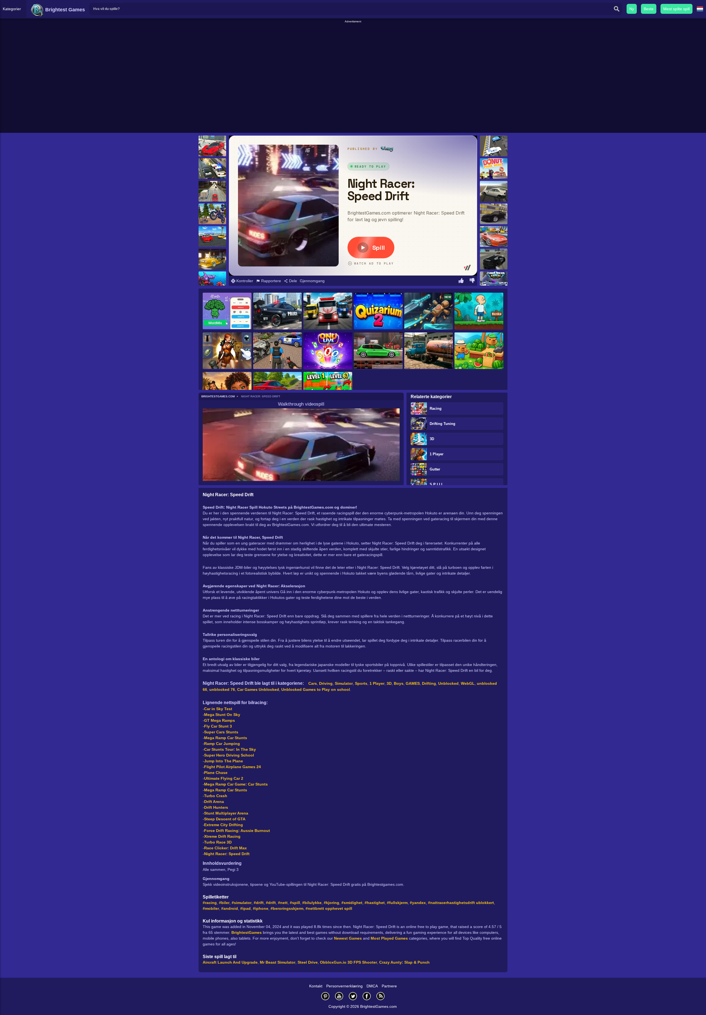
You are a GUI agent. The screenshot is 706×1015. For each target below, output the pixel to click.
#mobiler (211, 908)
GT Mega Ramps (219, 720)
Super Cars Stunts (221, 732)
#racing (210, 902)
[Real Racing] (212, 236)
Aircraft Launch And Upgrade (230, 962)
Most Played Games (389, 938)
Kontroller (244, 281)
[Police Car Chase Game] (277, 351)
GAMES (413, 683)
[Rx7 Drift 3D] (493, 213)
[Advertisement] (353, 36)
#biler (224, 902)
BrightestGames (246, 932)
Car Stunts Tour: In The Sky (230, 749)
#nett (283, 902)
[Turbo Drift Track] (493, 191)
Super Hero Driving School (229, 755)
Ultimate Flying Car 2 (223, 778)
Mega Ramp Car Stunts (225, 738)
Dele (292, 281)
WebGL (468, 683)
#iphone (260, 908)
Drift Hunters (216, 807)
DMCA (372, 986)
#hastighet (375, 902)
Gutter (435, 469)
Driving (326, 683)
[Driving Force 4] (212, 168)
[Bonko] (478, 311)
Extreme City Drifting (223, 825)
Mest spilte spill (676, 9)
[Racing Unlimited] (212, 259)
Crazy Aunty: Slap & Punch (404, 962)
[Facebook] (367, 996)
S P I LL (436, 484)
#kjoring (331, 902)
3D (432, 439)
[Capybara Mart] (478, 351)
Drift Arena (214, 801)
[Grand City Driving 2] (212, 146)
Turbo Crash (215, 796)
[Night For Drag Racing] (378, 351)
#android (229, 908)
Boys (398, 683)
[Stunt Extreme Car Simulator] (493, 236)
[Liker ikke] (472, 281)
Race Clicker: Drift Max (225, 848)
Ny (631, 9)
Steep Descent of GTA (224, 819)
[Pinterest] (325, 996)
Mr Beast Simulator (277, 962)
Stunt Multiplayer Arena (226, 813)
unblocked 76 (222, 689)
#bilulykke (312, 902)
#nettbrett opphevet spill (329, 908)
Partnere (389, 986)
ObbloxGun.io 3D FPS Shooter (348, 962)
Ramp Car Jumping (222, 743)
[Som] (461, 281)
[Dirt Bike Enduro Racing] (212, 213)
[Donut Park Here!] (493, 168)
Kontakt (315, 986)
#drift (259, 902)
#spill (295, 902)
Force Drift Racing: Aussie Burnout (237, 830)
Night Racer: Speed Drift (227, 854)
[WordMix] (227, 311)
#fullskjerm (397, 902)
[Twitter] (353, 996)
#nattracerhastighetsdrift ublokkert (461, 902)
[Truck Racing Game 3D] (327, 311)
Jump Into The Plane (223, 761)
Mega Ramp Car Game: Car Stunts (236, 784)
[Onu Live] (327, 351)
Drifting (429, 683)
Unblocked (448, 683)
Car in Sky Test (218, 709)
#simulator (242, 902)
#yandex (418, 902)
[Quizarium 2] (378, 311)
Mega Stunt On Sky (222, 714)
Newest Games (348, 938)
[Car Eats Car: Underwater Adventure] (212, 281)
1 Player (436, 454)
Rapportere (270, 281)
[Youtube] (339, 996)
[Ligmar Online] (227, 351)
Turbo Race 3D (218, 842)
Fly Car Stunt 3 (218, 726)
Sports (361, 683)
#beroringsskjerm (287, 908)
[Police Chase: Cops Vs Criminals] (277, 311)
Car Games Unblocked (258, 689)
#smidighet (351, 902)
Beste (649, 9)
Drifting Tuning (442, 424)
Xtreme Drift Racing (222, 836)
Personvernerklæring (344, 986)
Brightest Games (64, 9)
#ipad (245, 908)
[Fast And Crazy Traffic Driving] (212, 191)
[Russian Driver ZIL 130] (428, 351)
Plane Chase (216, 772)
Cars (312, 683)
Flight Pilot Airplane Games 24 (232, 767)
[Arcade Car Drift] (493, 146)
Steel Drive (308, 962)
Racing (436, 408)
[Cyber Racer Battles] (493, 281)
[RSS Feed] (381, 996)
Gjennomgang (312, 281)
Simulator (344, 683)
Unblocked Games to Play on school (315, 689)
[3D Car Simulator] (493, 259)
